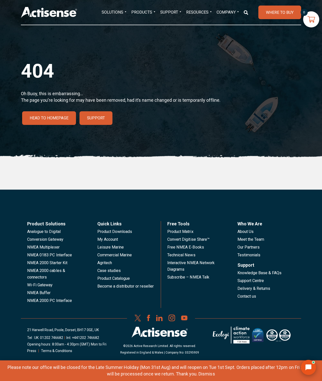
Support (169, 12)
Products (141, 12)
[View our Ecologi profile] (231, 337)
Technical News (181, 255)
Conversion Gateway (45, 239)
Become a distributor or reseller (125, 286)
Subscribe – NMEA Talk (188, 277)
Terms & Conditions (56, 351)
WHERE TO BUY (280, 12)
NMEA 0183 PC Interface (49, 255)
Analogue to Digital (44, 231)
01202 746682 (51, 338)
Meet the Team (250, 239)
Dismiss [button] (206, 373)
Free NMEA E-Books (185, 247)
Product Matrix (180, 231)
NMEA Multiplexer (43, 247)
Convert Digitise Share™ (188, 239)
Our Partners (248, 247)
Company (226, 12)
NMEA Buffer (39, 292)
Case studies (109, 270)
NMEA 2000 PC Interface (49, 300)
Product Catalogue (113, 278)
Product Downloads (114, 231)
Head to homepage (49, 118)
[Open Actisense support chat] (308, 367)
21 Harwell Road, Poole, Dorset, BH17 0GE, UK (63, 330)
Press (31, 351)
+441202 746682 (85, 338)
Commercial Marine (114, 255)
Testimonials (249, 255)
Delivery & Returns (253, 288)
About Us (245, 231)
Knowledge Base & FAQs (259, 272)
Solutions (112, 12)
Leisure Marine (110, 247)
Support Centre (250, 280)
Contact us (246, 296)
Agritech (104, 262)
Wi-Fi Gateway (40, 285)
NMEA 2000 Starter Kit (47, 262)
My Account (107, 239)
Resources (197, 12)
